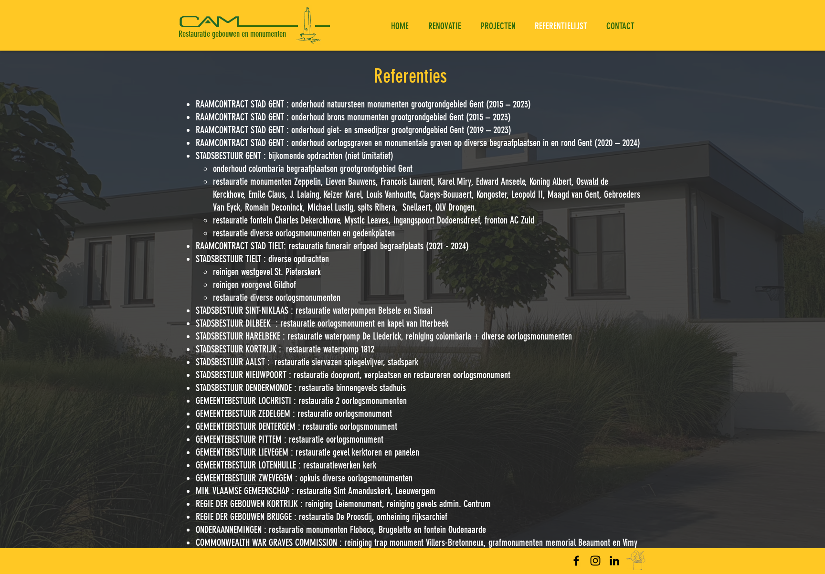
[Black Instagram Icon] (595, 560)
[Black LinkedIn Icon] (614, 560)
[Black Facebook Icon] (576, 560)
